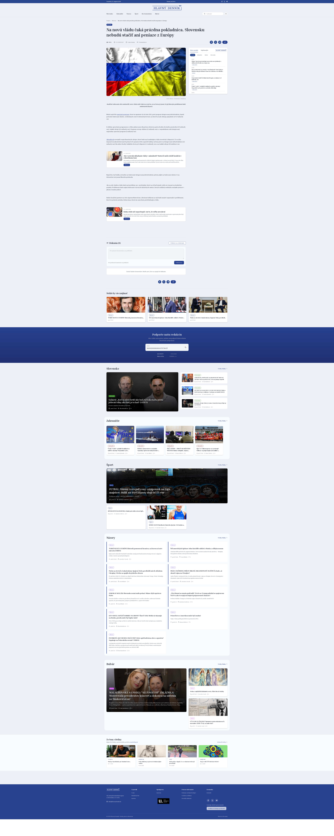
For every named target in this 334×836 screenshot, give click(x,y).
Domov (108, 20)
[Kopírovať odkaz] (225, 42)
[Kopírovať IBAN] (185, 347)
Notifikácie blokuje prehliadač (216, 808)
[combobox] (214, 14)
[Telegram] (227, 1)
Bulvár (157, 14)
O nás (133, 793)
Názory (129, 14)
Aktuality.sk (110, 139)
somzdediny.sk (133, 742)
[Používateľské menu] (226, 13)
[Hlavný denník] (167, 7)
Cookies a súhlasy (187, 795)
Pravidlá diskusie (186, 798)
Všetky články (222, 368)
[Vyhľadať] (204, 13)
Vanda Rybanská (207, 394)
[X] (224, 1)
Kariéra (134, 798)
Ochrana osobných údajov (189, 793)
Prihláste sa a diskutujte (177, 243)
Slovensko (109, 14)
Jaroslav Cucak (160, 527)
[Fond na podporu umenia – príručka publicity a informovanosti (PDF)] (163, 801)
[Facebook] (222, 1)
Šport (136, 14)
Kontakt (209, 793)
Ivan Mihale (149, 453)
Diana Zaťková (179, 453)
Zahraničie (119, 14)
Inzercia (159, 793)
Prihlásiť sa (179, 262)
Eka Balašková (124, 408)
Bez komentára (147, 14)
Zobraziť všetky (221, 742)
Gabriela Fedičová (124, 499)
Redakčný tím (135, 795)
